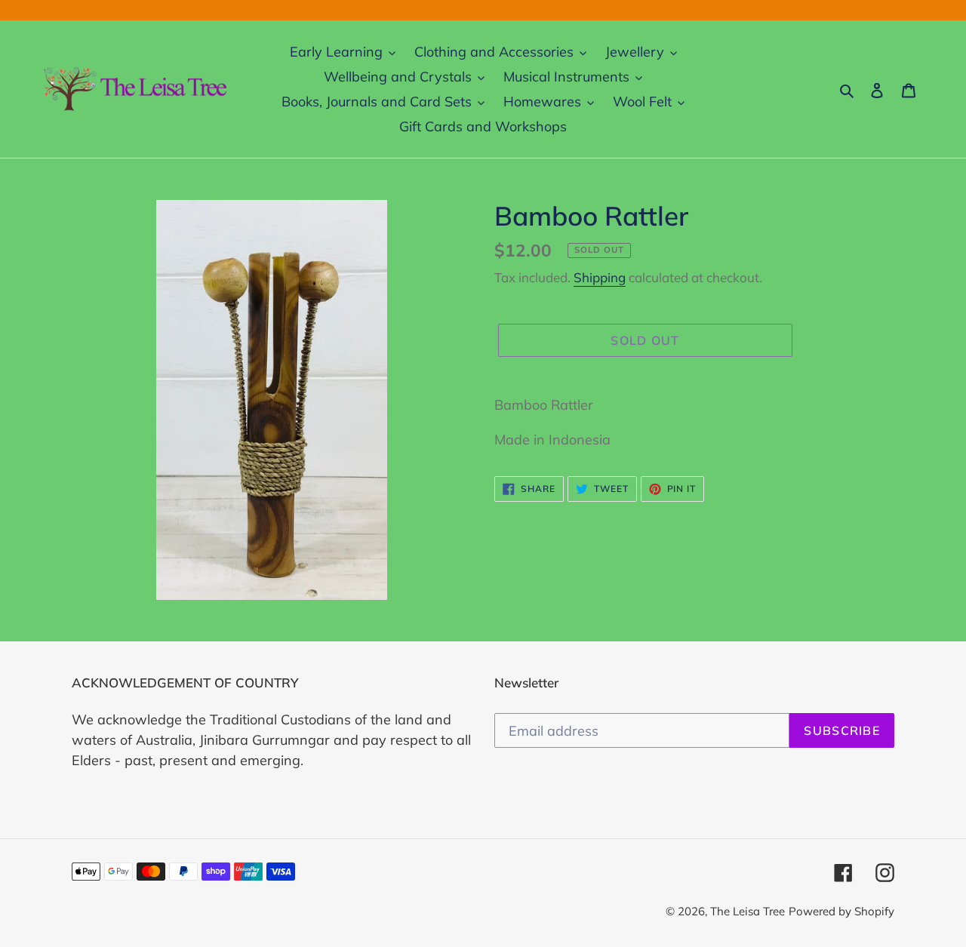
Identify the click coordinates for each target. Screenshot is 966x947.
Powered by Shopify (841, 911)
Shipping (600, 277)
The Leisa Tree (747, 911)
